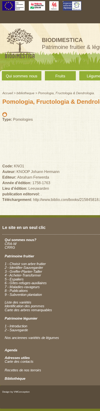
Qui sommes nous (21, 76)
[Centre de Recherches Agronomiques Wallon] (37, 8)
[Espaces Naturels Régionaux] (72, 8)
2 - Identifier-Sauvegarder (24, 267)
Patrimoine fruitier (19, 256)
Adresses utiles (17, 358)
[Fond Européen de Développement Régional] (13, 8)
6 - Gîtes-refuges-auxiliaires (26, 283)
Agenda (11, 350)
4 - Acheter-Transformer (23, 275)
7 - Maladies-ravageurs (22, 287)
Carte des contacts (19, 361)
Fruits (60, 76)
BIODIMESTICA (62, 40)
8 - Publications (16, 291)
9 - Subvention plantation (23, 295)
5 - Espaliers (14, 279)
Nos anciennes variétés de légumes (32, 338)
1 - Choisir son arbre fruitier (25, 264)
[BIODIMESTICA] (19, 59)
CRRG (10, 247)
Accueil (7, 93)
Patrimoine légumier (21, 318)
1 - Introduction (16, 326)
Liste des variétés (18, 302)
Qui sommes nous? (20, 240)
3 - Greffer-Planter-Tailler (23, 271)
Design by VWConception (16, 391)
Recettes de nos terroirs (23, 370)
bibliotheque (25, 93)
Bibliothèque (15, 378)
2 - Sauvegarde (16, 330)
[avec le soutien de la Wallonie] (54, 8)
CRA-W (11, 244)
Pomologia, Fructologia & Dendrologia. (66, 93)
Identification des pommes (24, 306)
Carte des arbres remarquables (28, 310)
